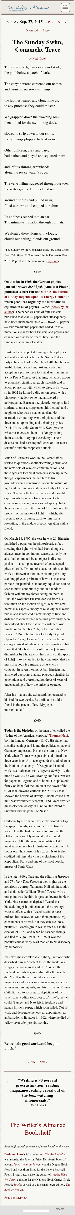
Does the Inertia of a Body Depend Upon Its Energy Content (36, 294)
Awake (55, 1174)
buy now (53, 261)
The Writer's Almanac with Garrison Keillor (29, 8)
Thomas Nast (58, 735)
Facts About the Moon (27, 1164)
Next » (62, 22)
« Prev (50, 22)
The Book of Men (55, 1154)
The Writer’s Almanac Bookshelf (37, 1128)
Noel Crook (39, 58)
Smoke (17, 1184)
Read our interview (15, 1197)
